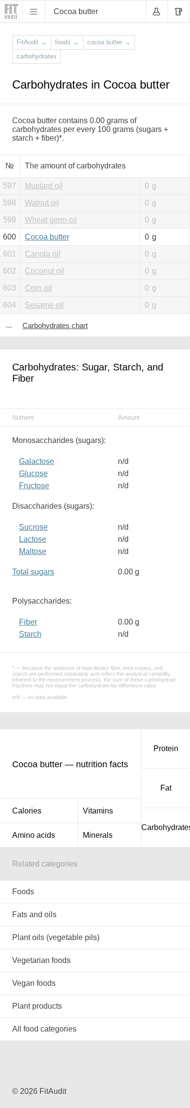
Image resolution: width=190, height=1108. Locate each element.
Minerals (98, 835)
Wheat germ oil (51, 220)
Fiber (28, 622)
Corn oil (38, 288)
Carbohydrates (165, 827)
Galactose (36, 461)
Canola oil (42, 254)
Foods (23, 891)
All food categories (44, 1029)
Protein (165, 748)
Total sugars (33, 572)
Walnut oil (42, 203)
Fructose (34, 485)
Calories (26, 811)
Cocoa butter (47, 237)
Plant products (37, 1006)
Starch (30, 634)
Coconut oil (44, 271)
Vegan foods (34, 983)
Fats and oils (34, 914)
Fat (165, 788)
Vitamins (98, 811)
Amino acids (33, 835)
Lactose (32, 539)
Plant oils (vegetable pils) (55, 937)
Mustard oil (44, 186)
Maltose (32, 551)
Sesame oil (44, 305)
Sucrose (33, 527)
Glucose (33, 473)
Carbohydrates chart (55, 325)
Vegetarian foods (41, 960)
